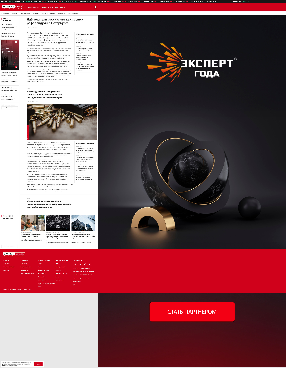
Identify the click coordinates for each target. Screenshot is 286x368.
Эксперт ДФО (42, 273)
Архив (56, 7)
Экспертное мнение (25, 13)
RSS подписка (77, 281)
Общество (14, 13)
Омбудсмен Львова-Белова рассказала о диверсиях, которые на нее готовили (8, 35)
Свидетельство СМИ (61, 273)
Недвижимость (24, 270)
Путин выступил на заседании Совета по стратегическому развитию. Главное (85, 159)
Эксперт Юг (41, 276)
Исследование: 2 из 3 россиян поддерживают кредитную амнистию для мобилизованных (49, 204)
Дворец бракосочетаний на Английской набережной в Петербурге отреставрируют (9, 105)
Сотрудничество (60, 267)
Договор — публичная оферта (81, 278)
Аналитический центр (33, 7)
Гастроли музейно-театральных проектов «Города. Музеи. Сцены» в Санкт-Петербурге (57, 236)
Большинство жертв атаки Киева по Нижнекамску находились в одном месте (84, 177)
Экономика (6, 13)
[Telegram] (89, 264)
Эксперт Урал (42, 280)
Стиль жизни (52, 13)
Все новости (9, 108)
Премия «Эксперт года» (47, 7)
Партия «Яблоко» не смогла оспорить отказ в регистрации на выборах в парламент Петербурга (85, 67)
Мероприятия (61, 13)
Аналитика (36, 13)
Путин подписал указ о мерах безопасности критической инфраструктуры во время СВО (9, 74)
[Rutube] (84, 264)
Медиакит (58, 276)
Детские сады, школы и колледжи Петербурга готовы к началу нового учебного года (9, 89)
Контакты (62, 7)
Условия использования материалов (83, 271)
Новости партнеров (73, 13)
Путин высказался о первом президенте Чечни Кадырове (84, 49)
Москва (40, 263)
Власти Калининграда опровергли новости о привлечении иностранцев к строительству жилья (8, 97)
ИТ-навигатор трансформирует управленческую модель (31, 235)
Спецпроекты (59, 280)
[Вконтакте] (80, 264)
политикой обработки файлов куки (9, 365)
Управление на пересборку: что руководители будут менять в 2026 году (83, 236)
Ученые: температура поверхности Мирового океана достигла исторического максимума (9, 27)
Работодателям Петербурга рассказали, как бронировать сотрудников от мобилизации (44, 94)
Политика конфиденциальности (82, 268)
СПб (39, 267)
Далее (28, 88)
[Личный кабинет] (95, 7)
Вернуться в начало (9, 246)
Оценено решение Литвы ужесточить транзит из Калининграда (83, 57)
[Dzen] (75, 264)
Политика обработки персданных (82, 274)
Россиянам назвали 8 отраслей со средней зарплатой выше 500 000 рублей (85, 168)
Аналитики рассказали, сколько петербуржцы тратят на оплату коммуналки (9, 81)
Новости (43, 13)
